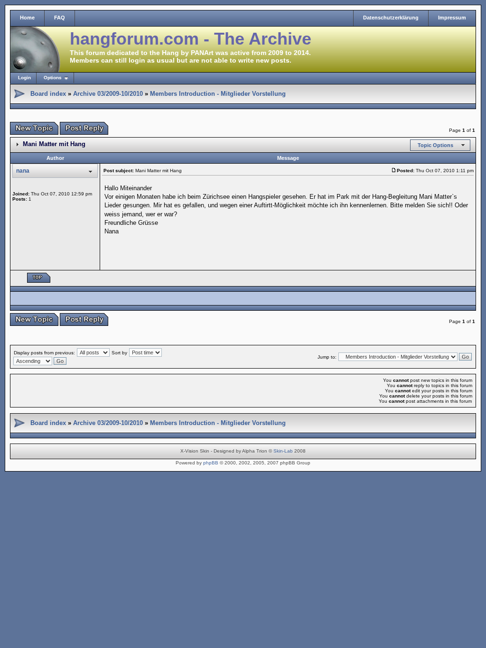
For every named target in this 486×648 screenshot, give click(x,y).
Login (24, 77)
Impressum (452, 17)
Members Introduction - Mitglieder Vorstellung (218, 93)
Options (53, 77)
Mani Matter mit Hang (54, 144)
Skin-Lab (283, 451)
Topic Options (435, 145)
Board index (48, 93)
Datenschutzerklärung (391, 17)
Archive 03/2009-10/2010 (108, 93)
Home (27, 17)
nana (22, 170)
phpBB (210, 462)
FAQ (59, 17)
